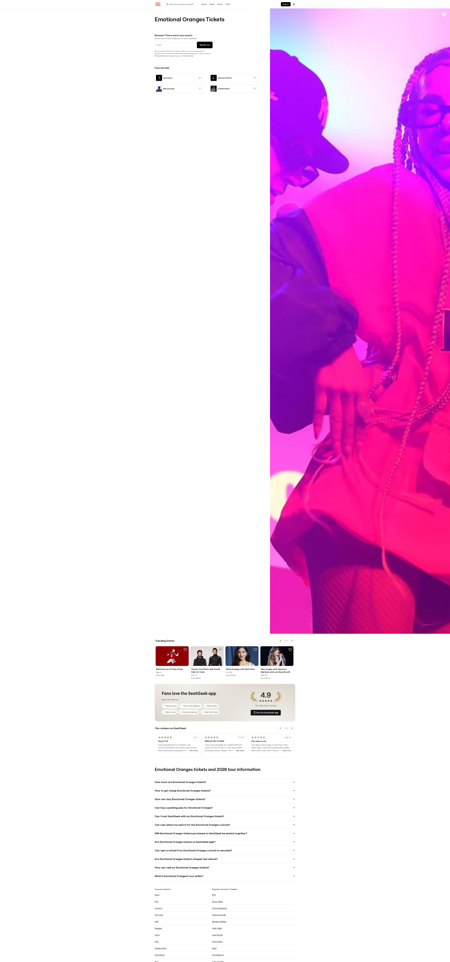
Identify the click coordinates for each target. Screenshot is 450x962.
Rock (157, 895)
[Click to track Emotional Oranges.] (444, 14)
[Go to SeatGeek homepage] (158, 4)
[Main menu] (293, 4)
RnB (157, 921)
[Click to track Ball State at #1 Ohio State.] (185, 649)
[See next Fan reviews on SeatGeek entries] (292, 728)
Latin (157, 935)
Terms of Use (188, 56)
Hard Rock (160, 955)
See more (193, 750)
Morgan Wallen (219, 921)
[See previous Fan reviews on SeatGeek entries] (280, 728)
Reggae (158, 928)
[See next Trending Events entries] (292, 640)
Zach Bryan (217, 935)
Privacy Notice (160, 56)
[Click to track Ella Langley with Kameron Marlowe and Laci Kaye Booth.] (290, 649)
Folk (156, 941)
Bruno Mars (217, 901)
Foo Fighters (218, 955)
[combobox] (181, 4)
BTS (214, 895)
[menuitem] (204, 4)
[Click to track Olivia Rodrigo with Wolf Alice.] (255, 649)
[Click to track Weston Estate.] (254, 78)
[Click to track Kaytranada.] (200, 88)
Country (158, 908)
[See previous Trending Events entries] (280, 640)
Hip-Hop (159, 915)
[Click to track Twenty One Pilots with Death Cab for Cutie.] (220, 649)
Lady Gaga (217, 928)
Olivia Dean (217, 941)
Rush (214, 948)
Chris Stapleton (219, 908)
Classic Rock (160, 948)
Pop (157, 901)
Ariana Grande (219, 915)
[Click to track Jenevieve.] (200, 78)
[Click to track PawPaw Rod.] (254, 88)
